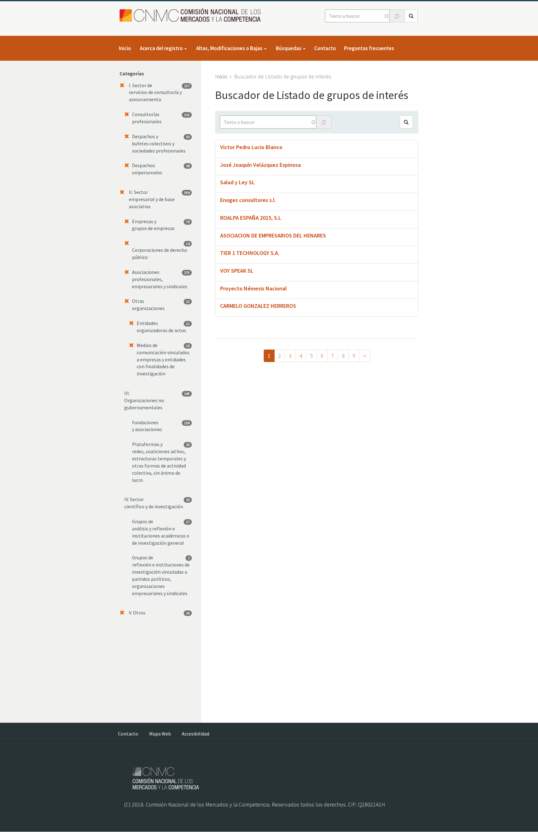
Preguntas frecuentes (369, 48)
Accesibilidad (195, 734)
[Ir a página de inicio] (192, 15)
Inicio (125, 48)
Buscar (411, 15)
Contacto (325, 48)
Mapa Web (160, 734)
